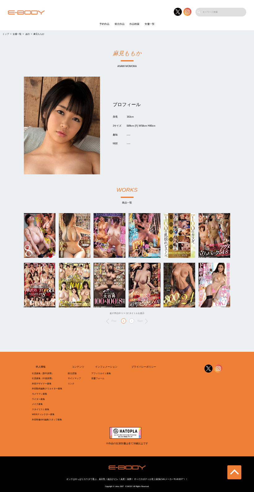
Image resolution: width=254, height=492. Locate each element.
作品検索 (134, 24)
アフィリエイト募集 (101, 373)
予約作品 (104, 24)
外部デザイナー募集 (41, 383)
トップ (5, 34)
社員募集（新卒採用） (43, 373)
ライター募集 (38, 399)
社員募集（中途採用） (43, 378)
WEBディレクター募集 (43, 414)
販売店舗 (72, 373)
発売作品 (120, 24)
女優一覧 (150, 24)
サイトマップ (74, 378)
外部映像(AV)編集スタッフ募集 (47, 419)
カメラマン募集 (39, 394)
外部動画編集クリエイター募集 (47, 388)
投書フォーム (97, 378)
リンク (71, 383)
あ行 (27, 34)
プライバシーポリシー (143, 366)
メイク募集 (37, 404)
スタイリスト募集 (40, 409)
